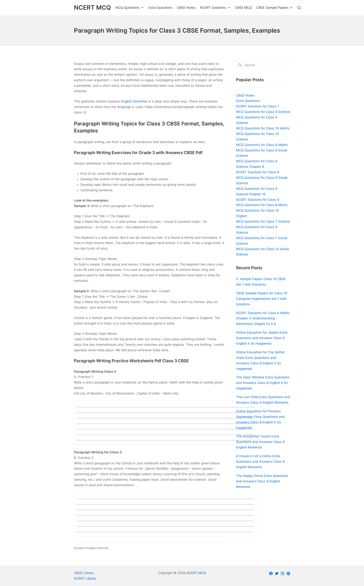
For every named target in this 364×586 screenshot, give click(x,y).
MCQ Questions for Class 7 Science (263, 221)
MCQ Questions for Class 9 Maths (262, 145)
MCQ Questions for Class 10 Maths (262, 128)
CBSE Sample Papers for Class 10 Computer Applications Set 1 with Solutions (261, 298)
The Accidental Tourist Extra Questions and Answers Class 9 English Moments (260, 441)
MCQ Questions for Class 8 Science (263, 112)
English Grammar (134, 101)
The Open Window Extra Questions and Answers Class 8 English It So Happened (262, 382)
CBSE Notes (245, 95)
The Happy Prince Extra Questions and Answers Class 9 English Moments (262, 481)
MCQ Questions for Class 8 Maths (262, 205)
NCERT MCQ (196, 573)
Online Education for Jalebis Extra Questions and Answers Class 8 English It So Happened (261, 338)
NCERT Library (85, 578)
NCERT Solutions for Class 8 (257, 172)
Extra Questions (248, 101)
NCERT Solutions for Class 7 (257, 106)
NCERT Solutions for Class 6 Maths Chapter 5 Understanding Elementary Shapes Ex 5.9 (263, 318)
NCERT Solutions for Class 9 (257, 200)
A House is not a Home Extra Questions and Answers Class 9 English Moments (260, 461)
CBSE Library (84, 573)
